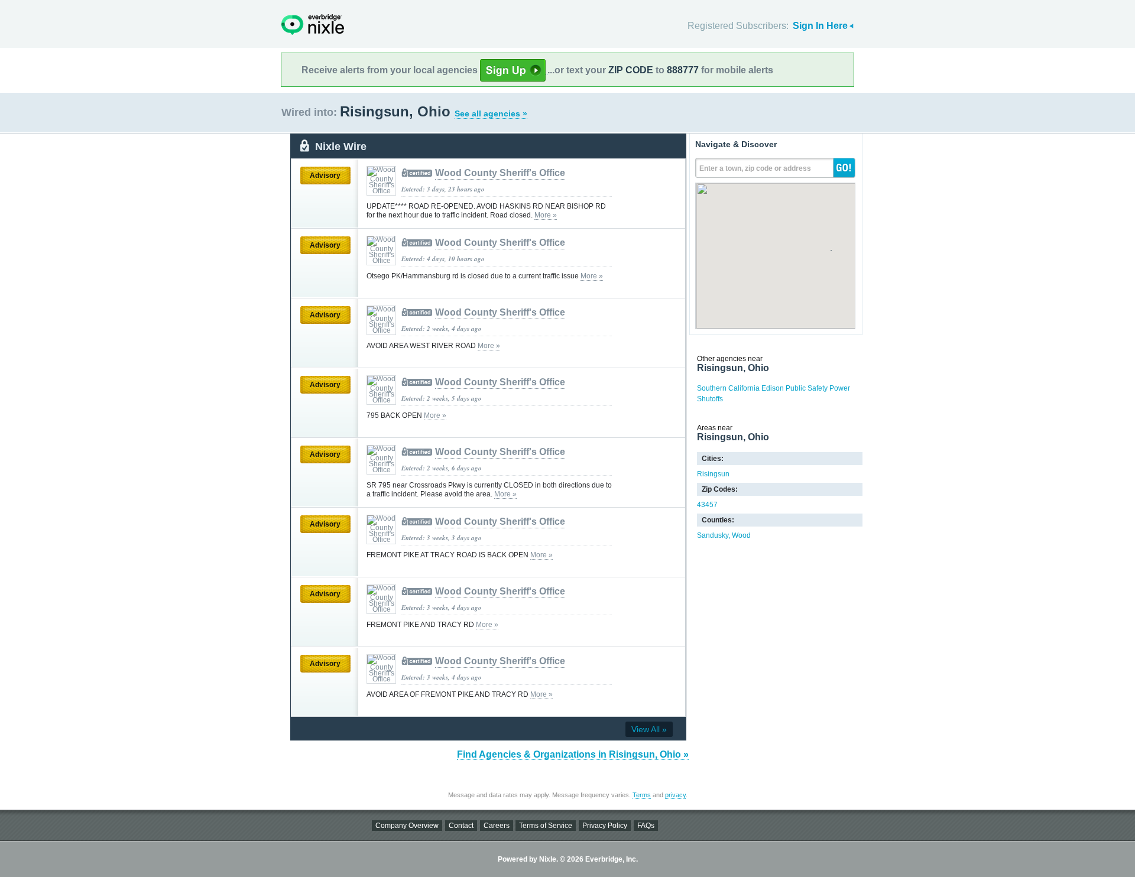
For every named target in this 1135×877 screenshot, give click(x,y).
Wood (741, 535)
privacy (675, 794)
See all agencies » (491, 113)
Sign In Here (820, 26)
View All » (649, 729)
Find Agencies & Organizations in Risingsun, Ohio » (573, 754)
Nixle (312, 24)
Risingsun (713, 474)
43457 (707, 505)
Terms (642, 794)
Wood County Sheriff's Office (500, 173)
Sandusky (712, 535)
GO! (844, 168)
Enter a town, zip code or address (755, 168)
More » (545, 215)
